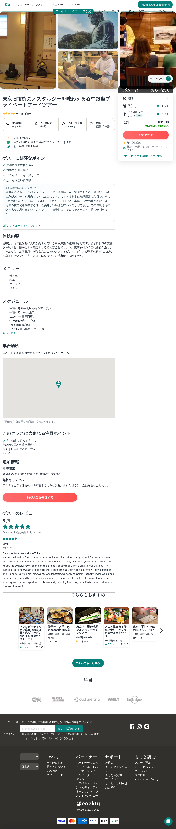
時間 (130, 98)
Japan (16, 88)
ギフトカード (146, 11)
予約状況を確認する (40, 497)
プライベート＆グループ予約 (73, 11)
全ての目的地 (55, 762)
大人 (132, 106)
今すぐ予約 (146, 135)
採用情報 (140, 775)
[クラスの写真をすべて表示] (28, 50)
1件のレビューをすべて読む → (21, 225)
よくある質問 (113, 775)
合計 (126, 122)
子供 (136, 114)
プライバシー (113, 779)
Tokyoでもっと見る (88, 663)
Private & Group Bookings (155, 4)
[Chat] (168, 821)
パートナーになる (87, 762)
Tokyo (26, 88)
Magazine (52, 771)
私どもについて (56, 766)
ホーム (7, 88)
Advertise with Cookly (146, 779)
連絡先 (109, 762)
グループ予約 (143, 762)
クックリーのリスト (110, 11)
